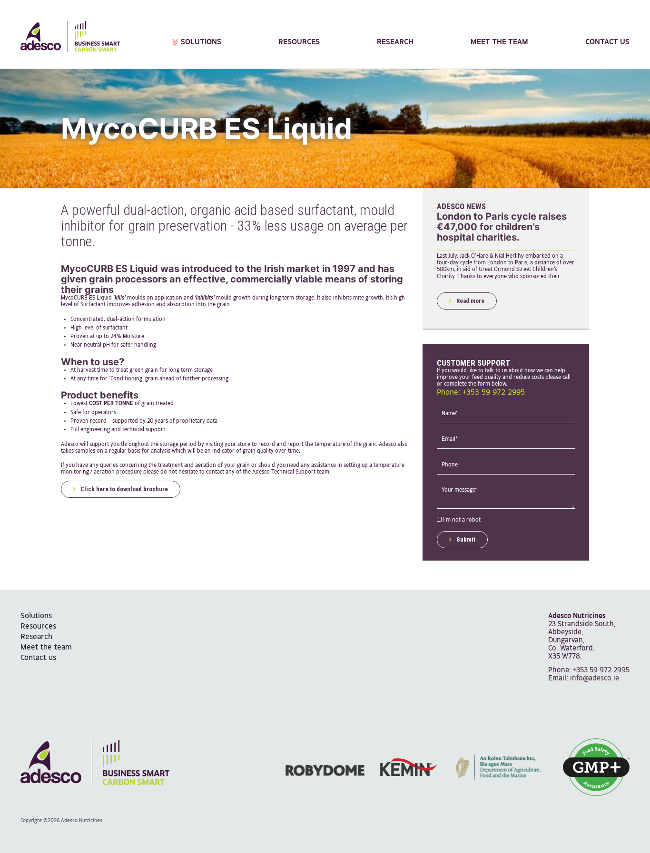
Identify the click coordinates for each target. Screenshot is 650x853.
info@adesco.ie (594, 678)
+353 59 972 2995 (601, 670)
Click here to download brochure (124, 489)
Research (395, 42)
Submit (465, 539)
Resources (299, 42)
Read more (470, 300)
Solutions (201, 42)
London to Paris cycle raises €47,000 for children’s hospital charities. (502, 227)
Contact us (607, 42)
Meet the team (499, 42)
